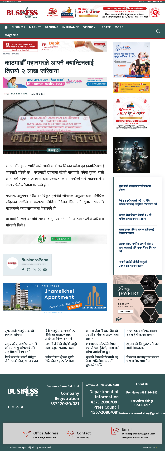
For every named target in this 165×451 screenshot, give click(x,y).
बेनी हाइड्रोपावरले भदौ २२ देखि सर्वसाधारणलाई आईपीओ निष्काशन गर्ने (138, 202)
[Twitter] (39, 269)
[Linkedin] (34, 269)
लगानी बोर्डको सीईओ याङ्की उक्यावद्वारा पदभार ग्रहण (61, 346)
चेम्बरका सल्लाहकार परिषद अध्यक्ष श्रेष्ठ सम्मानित (142, 359)
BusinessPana (19, 94)
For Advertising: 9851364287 (142, 403)
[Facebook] (23, 269)
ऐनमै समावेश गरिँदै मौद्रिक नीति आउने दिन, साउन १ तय (21, 359)
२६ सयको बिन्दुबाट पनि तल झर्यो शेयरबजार (142, 346)
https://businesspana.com (33, 263)
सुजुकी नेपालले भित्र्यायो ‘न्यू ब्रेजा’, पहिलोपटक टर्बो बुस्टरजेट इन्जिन (102, 361)
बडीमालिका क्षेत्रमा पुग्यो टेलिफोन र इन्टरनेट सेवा (59, 359)
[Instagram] (28, 269)
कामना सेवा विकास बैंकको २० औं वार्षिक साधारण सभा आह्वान (102, 334)
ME (157, 447)
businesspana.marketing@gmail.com (142, 413)
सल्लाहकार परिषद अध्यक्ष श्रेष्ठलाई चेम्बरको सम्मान (141, 333)
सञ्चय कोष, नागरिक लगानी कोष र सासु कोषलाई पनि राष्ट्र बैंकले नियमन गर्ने (137, 247)
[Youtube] (45, 269)
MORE (15, 53)
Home (6, 53)
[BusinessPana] (7, 94)
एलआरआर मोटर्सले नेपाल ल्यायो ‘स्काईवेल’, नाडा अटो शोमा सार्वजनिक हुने (103, 348)
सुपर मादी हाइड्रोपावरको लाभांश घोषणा (19, 333)
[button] (158, 31)
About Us (142, 384)
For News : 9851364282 (141, 392)
